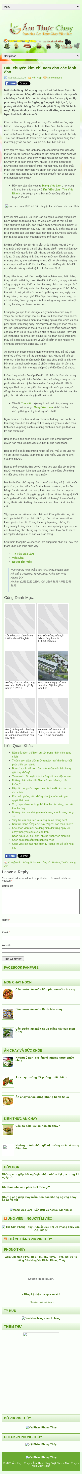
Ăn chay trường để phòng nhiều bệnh (41, 1077)
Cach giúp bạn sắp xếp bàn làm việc (33, 839)
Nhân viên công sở (40, 862)
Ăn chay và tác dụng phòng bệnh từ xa (42, 1096)
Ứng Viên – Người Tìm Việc (30, 1218)
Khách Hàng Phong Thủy (30, 1239)
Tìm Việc (26, 403)
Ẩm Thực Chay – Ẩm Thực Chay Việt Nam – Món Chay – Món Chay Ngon (45, 1464)
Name (6, 919)
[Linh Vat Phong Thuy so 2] (41, 1335)
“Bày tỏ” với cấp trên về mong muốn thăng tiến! (39, 820)
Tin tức (65, 862)
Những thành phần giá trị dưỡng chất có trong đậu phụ (47, 1147)
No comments (54, 77)
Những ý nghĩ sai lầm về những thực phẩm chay (45, 1059)
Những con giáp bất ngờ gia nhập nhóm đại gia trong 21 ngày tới (40, 1176)
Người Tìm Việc (22, 561)
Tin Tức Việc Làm (23, 553)
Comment (7, 886)
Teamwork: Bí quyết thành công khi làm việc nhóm (41, 776)
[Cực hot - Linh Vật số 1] (41, 1318)
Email (6, 932)
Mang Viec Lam (43, 407)
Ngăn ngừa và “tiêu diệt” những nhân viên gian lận (41, 835)
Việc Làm (18, 557)
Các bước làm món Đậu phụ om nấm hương (45, 989)
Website (6, 945)
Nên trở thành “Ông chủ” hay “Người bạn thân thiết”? (42, 824)
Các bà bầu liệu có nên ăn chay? (38, 1125)
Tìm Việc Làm (51, 189)
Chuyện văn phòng (18, 862)
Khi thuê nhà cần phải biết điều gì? (26, 1187)
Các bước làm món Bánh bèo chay (39, 1009)
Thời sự (56, 862)
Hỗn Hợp (37, 77)
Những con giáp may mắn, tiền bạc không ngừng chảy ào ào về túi (39, 1198)
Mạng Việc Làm (51, 185)
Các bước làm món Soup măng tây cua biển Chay (45, 1030)
